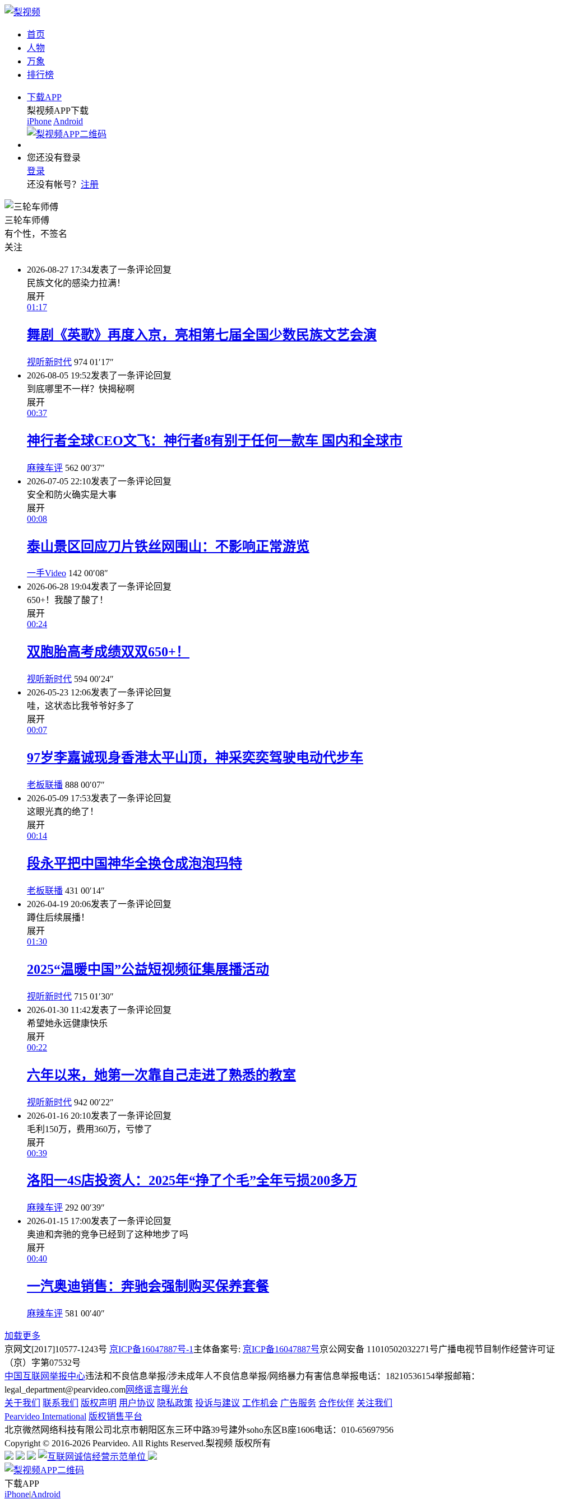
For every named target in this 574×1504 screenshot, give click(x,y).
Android (68, 121)
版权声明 (99, 1403)
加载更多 (22, 1335)
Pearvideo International (45, 1416)
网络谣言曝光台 (157, 1389)
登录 (36, 171)
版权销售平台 (115, 1416)
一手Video (46, 573)
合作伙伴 (336, 1403)
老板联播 (45, 785)
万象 (36, 61)
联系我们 (60, 1403)
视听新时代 (49, 362)
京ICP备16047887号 (281, 1349)
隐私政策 (175, 1403)
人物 (36, 48)
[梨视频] (22, 12)
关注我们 (374, 1403)
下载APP (44, 97)
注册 (90, 184)
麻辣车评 (45, 468)
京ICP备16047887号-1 (151, 1349)
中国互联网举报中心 (44, 1376)
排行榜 (40, 75)
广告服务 (298, 1403)
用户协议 (137, 1403)
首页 (36, 34)
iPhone (39, 121)
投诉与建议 (217, 1403)
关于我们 (22, 1403)
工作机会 (260, 1403)
